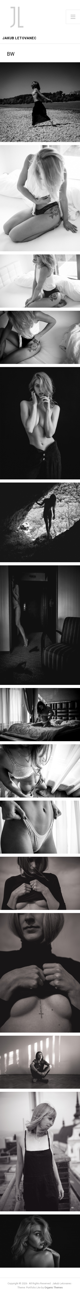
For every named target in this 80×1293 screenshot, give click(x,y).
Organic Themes (53, 1287)
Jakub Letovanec (19, 38)
